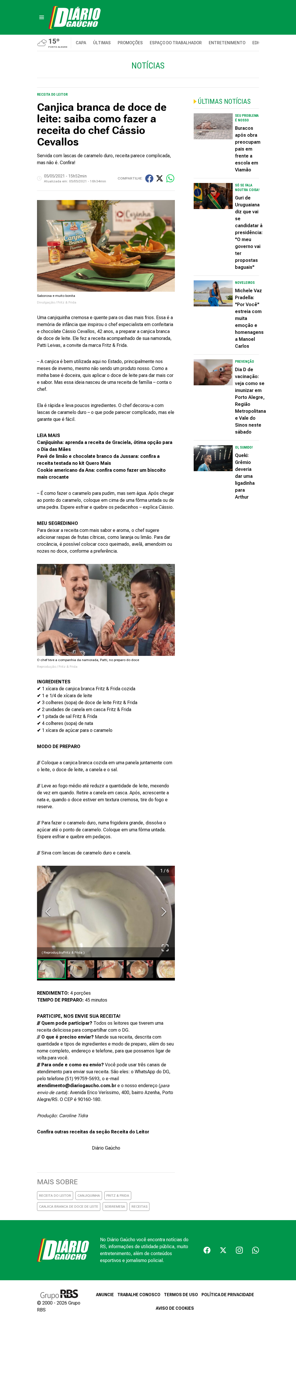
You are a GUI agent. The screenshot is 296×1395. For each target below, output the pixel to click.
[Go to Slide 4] (139, 969)
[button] (106, 912)
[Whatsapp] (255, 1250)
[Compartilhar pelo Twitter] (159, 178)
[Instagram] (239, 1250)
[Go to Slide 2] (80, 969)
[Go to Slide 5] (169, 969)
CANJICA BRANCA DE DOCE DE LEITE (68, 1207)
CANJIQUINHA (88, 1196)
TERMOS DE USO (181, 1294)
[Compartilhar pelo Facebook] (149, 178)
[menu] (41, 17)
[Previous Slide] (48, 911)
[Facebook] (207, 1250)
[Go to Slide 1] (51, 969)
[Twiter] (223, 1250)
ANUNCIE (105, 1294)
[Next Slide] (164, 911)
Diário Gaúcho (106, 1148)
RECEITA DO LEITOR (55, 1196)
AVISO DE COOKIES (175, 1308)
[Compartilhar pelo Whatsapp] (170, 178)
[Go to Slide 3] (110, 969)
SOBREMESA (115, 1207)
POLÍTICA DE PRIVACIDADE (227, 1294)
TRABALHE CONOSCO (138, 1294)
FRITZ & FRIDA (117, 1196)
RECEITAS (139, 1207)
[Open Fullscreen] (165, 948)
